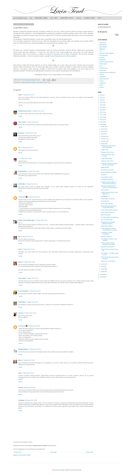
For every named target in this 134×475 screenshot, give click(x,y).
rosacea (101, 74)
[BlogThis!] (49, 80)
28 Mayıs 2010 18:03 (31, 400)
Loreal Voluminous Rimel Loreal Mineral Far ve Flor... (109, 229)
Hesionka (21, 133)
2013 (101, 117)
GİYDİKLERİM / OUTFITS (67, 18)
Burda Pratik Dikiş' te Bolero (109, 172)
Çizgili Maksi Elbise (106, 158)
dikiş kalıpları (103, 47)
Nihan (20, 360)
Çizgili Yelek (104, 149)
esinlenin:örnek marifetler (106, 53)
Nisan (103, 264)
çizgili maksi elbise (25, 82)
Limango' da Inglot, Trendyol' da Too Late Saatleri (109, 164)
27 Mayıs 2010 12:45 (28, 249)
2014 (101, 114)
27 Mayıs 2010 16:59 (34, 326)
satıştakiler (102, 76)
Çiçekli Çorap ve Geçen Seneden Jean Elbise (108, 243)
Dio (19, 236)
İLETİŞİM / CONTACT (89, 18)
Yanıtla (20, 105)
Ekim (102, 131)
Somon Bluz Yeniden (107, 203)
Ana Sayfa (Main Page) (20, 18)
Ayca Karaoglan (23, 291)
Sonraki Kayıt (17, 452)
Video (99, 18)
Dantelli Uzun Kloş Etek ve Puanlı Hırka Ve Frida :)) (108, 182)
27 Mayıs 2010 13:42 (32, 302)
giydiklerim (102, 59)
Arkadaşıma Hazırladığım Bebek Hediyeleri (108, 223)
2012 (101, 119)
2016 (101, 110)
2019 (101, 102)
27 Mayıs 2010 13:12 (32, 278)
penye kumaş (46, 82)
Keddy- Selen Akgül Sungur (26, 220)
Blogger (62, 470)
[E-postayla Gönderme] (43, 79)
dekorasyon (102, 42)
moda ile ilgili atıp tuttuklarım (107, 72)
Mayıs (103, 143)
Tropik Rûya (21, 302)
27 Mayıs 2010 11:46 (33, 171)
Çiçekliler (103, 174)
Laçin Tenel (21, 197)
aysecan (20, 313)
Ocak (102, 271)
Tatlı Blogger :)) (105, 196)
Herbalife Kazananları (107, 179)
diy (100, 51)
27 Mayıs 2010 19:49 (28, 360)
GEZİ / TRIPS (53, 18)
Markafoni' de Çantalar (107, 247)
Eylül (102, 134)
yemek (101, 85)
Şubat (103, 269)
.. (18, 158)
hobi (100, 66)
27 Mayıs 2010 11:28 (25, 158)
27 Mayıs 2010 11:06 (27, 147)
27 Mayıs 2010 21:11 (28, 373)
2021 (101, 97)
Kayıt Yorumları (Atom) (24, 455)
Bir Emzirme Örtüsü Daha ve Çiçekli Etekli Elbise (109, 206)
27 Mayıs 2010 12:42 (27, 236)
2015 (101, 112)
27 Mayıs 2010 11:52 (31, 184)
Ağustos (103, 136)
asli (19, 147)
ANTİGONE (21, 184)
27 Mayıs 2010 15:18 (30, 313)
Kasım (103, 129)
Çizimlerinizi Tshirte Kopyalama (106, 233)
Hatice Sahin (22, 122)
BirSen (20, 262)
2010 (101, 124)
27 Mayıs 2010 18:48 (35, 349)
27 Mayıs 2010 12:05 (41, 220)
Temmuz (103, 139)
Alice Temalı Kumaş (106, 219)
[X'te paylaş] (51, 80)
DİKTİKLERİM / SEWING (41, 18)
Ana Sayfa (54, 452)
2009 (101, 274)
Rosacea (78, 18)
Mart (102, 266)
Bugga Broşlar (105, 167)
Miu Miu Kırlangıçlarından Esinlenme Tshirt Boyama (109, 186)
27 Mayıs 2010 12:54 (29, 262)
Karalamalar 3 (105, 190)
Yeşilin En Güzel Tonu (107, 161)
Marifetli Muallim (23, 349)
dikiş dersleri (103, 44)
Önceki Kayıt (89, 452)
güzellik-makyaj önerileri (106, 62)
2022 (101, 95)
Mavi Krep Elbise (106, 215)
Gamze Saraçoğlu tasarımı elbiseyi (60, 56)
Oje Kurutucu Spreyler (107, 170)
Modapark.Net (22, 171)
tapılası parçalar (104, 79)
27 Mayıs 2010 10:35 (28, 95)
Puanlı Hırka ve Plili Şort (108, 199)
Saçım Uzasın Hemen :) (107, 212)
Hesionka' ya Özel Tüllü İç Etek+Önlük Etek (108, 146)
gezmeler (102, 57)
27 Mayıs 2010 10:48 (31, 133)
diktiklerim (33, 82)
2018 (101, 105)
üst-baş (101, 87)
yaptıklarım (102, 83)
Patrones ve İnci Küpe (107, 152)
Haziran (103, 141)
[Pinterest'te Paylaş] (55, 80)
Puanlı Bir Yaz (105, 201)
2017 (101, 107)
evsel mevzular (103, 55)
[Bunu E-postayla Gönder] (47, 80)
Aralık (103, 126)
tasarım (101, 81)
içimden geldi (103, 68)
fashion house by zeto (24, 111)
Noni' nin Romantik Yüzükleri (109, 210)
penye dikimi (40, 82)
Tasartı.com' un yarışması (108, 261)
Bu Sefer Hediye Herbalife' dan (110, 217)
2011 (101, 122)
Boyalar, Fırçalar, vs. (106, 236)
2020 (101, 100)
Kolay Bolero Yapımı (107, 177)
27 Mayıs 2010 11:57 (34, 197)
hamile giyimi (103, 64)
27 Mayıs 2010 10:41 (32, 122)
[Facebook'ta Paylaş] (53, 80)
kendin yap (102, 70)
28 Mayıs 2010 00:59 (30, 387)
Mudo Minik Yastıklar (107, 226)
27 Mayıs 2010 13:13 (35, 291)
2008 (101, 277)
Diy (31, 18)
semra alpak (22, 278)
